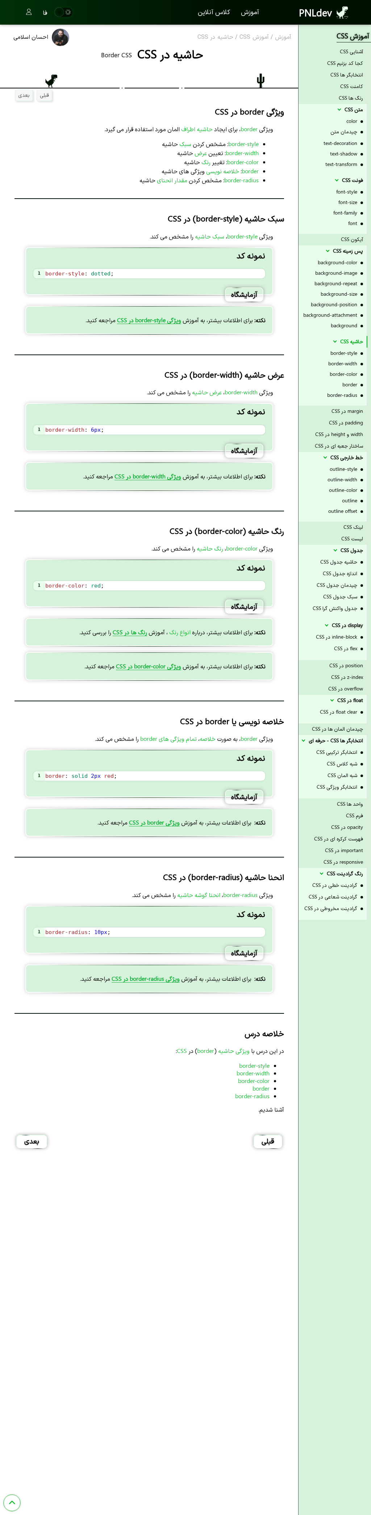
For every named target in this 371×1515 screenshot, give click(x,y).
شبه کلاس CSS (343, 763)
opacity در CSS (347, 826)
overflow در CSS (345, 688)
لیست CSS (352, 538)
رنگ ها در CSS (130, 632)
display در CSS (346, 625)
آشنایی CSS (351, 51)
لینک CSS (353, 526)
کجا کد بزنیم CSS (345, 62)
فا (45, 12)
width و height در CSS (339, 434)
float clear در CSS (339, 711)
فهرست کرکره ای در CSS (338, 838)
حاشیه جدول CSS (339, 561)
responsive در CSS (343, 861)
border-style (344, 352)
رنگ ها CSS (351, 97)
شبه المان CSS (343, 775)
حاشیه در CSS (215, 37)
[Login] (29, 12)
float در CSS (349, 700)
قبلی (44, 94)
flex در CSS (346, 648)
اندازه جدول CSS (341, 573)
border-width (343, 363)
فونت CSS (352, 180)
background (345, 325)
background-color (338, 262)
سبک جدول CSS (341, 596)
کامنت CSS (351, 86)
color (352, 120)
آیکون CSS (352, 239)
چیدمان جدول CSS (338, 584)
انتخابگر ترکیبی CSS (337, 751)
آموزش (250, 11)
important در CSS (344, 850)
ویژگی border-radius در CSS (146, 978)
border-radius (343, 394)
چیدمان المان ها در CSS (337, 728)
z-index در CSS (347, 676)
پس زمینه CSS (347, 250)
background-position (335, 304)
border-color (344, 373)
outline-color (344, 489)
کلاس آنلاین (214, 11)
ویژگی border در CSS (154, 822)
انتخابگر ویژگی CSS (338, 786)
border (350, 384)
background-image (337, 272)
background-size (340, 293)
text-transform (342, 164)
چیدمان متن (344, 131)
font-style (347, 191)
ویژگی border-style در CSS (149, 320)
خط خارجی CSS (346, 457)
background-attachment (331, 314)
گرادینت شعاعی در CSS (334, 896)
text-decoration (341, 143)
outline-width (343, 479)
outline (350, 500)
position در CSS (346, 665)
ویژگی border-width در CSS (147, 476)
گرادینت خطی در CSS (335, 884)
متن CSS (353, 109)
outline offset (343, 510)
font (353, 223)
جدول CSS (351, 550)
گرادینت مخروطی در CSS (331, 908)
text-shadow (344, 153)
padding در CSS (346, 422)
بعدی (24, 94)
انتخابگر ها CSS (346, 74)
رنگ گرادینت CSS (344, 873)
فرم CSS (354, 815)
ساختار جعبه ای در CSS (339, 445)
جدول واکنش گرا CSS (336, 608)
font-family (346, 212)
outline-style (344, 468)
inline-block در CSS (337, 636)
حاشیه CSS (351, 341)
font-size (348, 202)
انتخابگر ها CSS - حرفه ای (335, 740)
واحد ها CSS (350, 803)
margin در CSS (347, 410)
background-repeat (336, 283)
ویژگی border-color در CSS (148, 666)
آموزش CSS (254, 37)
